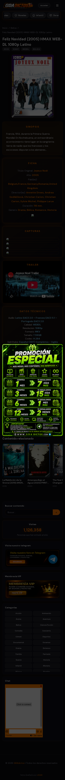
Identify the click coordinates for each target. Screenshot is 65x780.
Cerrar (60, 346)
